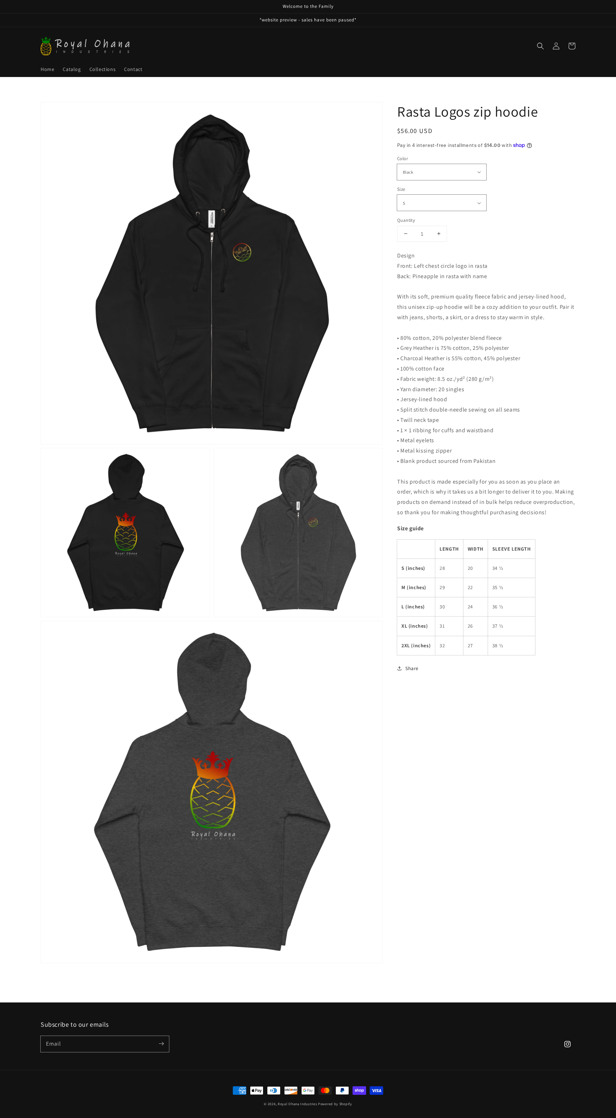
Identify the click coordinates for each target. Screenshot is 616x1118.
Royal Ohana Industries (297, 1104)
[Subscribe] (161, 1044)
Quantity (406, 220)
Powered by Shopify (335, 1104)
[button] (540, 46)
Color (402, 158)
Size (401, 189)
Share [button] (412, 668)
